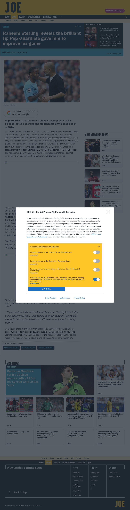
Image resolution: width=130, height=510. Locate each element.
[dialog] (65, 255)
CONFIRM (46, 289)
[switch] (96, 252)
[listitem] (65, 246)
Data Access (65, 298)
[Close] (109, 212)
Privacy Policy (79, 298)
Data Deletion (50, 298)
